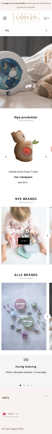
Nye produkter (26, 117)
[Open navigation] (4, 18)
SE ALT (24, 241)
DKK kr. (11, 414)
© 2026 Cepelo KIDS (13, 429)
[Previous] (6, 157)
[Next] (46, 157)
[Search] (46, 30)
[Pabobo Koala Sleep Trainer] (23, 146)
